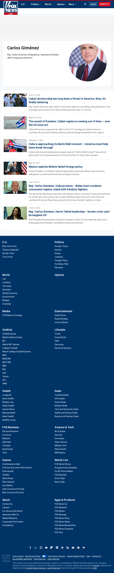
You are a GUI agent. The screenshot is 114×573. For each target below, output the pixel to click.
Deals (58, 390)
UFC (4, 380)
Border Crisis (8, 253)
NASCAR (6, 358)
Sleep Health (8, 405)
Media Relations (9, 518)
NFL (4, 341)
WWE (4, 383)
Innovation (59, 438)
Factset (96, 566)
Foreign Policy (61, 260)
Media (6, 311)
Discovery (59, 344)
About (6, 499)
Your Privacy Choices (56, 556)
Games (6, 460)
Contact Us (7, 504)
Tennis (5, 376)
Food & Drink (60, 337)
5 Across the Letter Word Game (17, 467)
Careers (6, 507)
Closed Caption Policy (76, 556)
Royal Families (61, 319)
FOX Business (10, 427)
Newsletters (73, 547)
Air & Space (60, 431)
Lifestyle (60, 329)
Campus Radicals (10, 250)
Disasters (6, 289)
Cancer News (8, 409)
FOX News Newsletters (65, 525)
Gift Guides (60, 398)
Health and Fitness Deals (66, 413)
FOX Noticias (60, 514)
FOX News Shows (63, 464)
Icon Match (7, 485)
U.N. (4, 279)
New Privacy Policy (33, 556)
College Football (9, 348)
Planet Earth (60, 449)
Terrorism (7, 286)
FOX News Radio (62, 522)
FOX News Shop (62, 518)
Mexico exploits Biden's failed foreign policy (56, 166)
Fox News (11, 8)
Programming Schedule (66, 467)
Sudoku (6, 475)
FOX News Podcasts (64, 529)
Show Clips (60, 478)
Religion (6, 300)
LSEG (95, 568)
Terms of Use (17, 556)
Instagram (41, 547)
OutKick (7, 329)
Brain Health (8, 398)
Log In (93, 4)
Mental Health (8, 413)
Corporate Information (12, 522)
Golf (4, 373)
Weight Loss (8, 402)
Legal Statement (53, 568)
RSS (67, 547)
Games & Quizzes (63, 348)
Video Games (61, 442)
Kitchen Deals (61, 405)
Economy (6, 435)
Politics (35, 4)
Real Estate (7, 449)
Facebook (30, 547)
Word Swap (7, 478)
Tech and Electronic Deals (67, 409)
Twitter (35, 547)
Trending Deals (62, 395)
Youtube (46, 547)
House (58, 253)
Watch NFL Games (10, 344)
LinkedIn (57, 547)
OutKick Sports (9, 334)
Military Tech (60, 445)
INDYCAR (6, 362)
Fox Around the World (12, 511)
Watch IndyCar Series (12, 337)
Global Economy (9, 293)
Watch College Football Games (16, 351)
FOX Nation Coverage (12, 315)
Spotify (78, 547)
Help (88, 556)
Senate (58, 250)
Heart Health (8, 416)
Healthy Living (8, 420)
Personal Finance (10, 431)
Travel (57, 334)
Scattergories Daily (11, 464)
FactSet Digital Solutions (36, 568)
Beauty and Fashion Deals (67, 416)
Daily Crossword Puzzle (13, 489)
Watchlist (6, 442)
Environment (8, 297)
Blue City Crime (9, 246)
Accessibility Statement (22, 559)
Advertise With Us (10, 514)
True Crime (7, 257)
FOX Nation (60, 511)
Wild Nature (60, 452)
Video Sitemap (53, 559)
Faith (57, 341)
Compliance (8, 525)
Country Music (61, 322)
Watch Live (61, 460)
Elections (59, 267)
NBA (4, 366)
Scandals (6, 304)
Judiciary (59, 257)
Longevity (6, 395)
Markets (6, 438)
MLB (4, 355)
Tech (4, 452)
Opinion (61, 4)
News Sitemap (40, 559)
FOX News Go (61, 504)
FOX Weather (61, 507)
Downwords (8, 471)
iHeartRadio (83, 547)
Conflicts (6, 282)
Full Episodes (61, 475)
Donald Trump (61, 246)
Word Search (8, 482)
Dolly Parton (60, 315)
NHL (4, 369)
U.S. (23, 4)
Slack (62, 547)
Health (6, 390)
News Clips (60, 482)
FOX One (59, 532)
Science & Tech (64, 427)
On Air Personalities (64, 471)
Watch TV (104, 4)
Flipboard (51, 547)
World (48, 4)
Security (58, 435)
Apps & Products (65, 499)
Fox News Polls (61, 264)
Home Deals (60, 402)
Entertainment (63, 311)
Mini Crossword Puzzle (13, 492)
